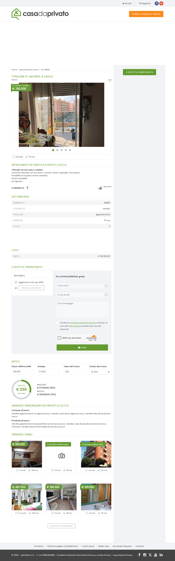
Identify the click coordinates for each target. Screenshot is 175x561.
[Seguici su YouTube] (155, 555)
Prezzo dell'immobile (21, 366)
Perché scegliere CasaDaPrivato (62, 546)
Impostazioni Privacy (123, 555)
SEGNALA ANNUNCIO (32, 287)
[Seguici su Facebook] (139, 555)
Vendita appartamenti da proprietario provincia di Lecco (38, 423)
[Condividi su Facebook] (27, 188)
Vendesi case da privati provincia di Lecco (86, 423)
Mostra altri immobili (61, 525)
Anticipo (41, 366)
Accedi (127, 3)
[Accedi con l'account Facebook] (157, 3)
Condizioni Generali (66, 555)
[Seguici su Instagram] (144, 555)
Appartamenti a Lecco (29, 69)
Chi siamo (39, 546)
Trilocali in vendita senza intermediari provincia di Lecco (38, 426)
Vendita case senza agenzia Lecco (67, 413)
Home (14, 69)
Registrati (146, 3)
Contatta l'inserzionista (139, 72)
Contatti (140, 546)
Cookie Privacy (104, 555)
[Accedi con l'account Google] (161, 3)
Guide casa (103, 546)
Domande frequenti (122, 546)
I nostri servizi (88, 546)
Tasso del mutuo (72, 366)
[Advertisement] (87, 43)
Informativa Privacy (85, 555)
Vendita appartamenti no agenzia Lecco (31, 413)
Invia (83, 347)
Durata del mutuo (98, 366)
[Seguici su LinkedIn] (161, 555)
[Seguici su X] (150, 555)
